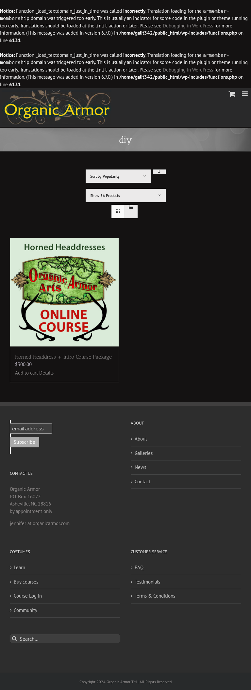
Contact (142, 481)
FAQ (139, 567)
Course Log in (28, 596)
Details (46, 373)
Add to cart (26, 373)
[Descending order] (159, 171)
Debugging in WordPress (188, 26)
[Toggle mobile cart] (232, 93)
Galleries (144, 453)
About (141, 439)
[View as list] (131, 207)
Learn (19, 567)
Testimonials (147, 582)
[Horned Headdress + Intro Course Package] (64, 292)
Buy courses (26, 582)
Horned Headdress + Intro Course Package (63, 357)
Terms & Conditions (155, 596)
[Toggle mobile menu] (245, 93)
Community (25, 610)
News (140, 467)
